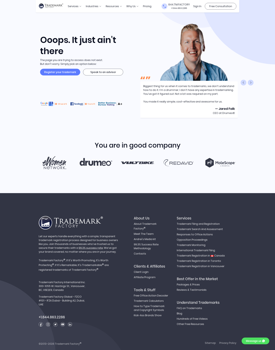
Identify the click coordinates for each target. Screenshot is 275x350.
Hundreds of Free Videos (192, 319)
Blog (179, 313)
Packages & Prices (188, 284)
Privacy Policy (227, 343)
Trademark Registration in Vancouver (200, 266)
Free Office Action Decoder (151, 295)
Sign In (197, 6)
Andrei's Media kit (145, 239)
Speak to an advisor (103, 72)
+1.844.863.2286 (179, 8)
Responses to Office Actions (195, 234)
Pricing (147, 6)
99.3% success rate (91, 248)
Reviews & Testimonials (192, 290)
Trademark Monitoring (191, 245)
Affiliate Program (145, 277)
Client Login (141, 272)
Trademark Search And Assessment (200, 229)
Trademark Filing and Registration (198, 224)
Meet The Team (144, 234)
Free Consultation (220, 6)
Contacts (140, 253)
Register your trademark (60, 72)
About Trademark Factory (145, 226)
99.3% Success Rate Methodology (146, 246)
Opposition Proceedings (192, 239)
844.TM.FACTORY (179, 4)
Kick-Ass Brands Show (148, 315)
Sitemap (210, 343)
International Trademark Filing (196, 250)
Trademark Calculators (149, 301)
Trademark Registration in (201, 255)
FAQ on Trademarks (189, 308)
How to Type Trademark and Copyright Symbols (149, 308)
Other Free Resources (190, 324)
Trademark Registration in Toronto (199, 261)
